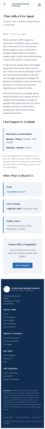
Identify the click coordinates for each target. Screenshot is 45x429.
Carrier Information (11, 373)
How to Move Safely (11, 341)
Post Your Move (9, 317)
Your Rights (8, 344)
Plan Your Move (9, 327)
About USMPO (9, 320)
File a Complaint (23, 265)
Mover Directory (10, 323)
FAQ (5, 362)
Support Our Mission (11, 379)
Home (5, 34)
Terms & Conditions (23, 417)
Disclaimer (36, 417)
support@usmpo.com (15, 192)
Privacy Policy (8, 417)
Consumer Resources (11, 338)
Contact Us (8, 358)
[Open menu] (39, 5)
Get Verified (8, 376)
